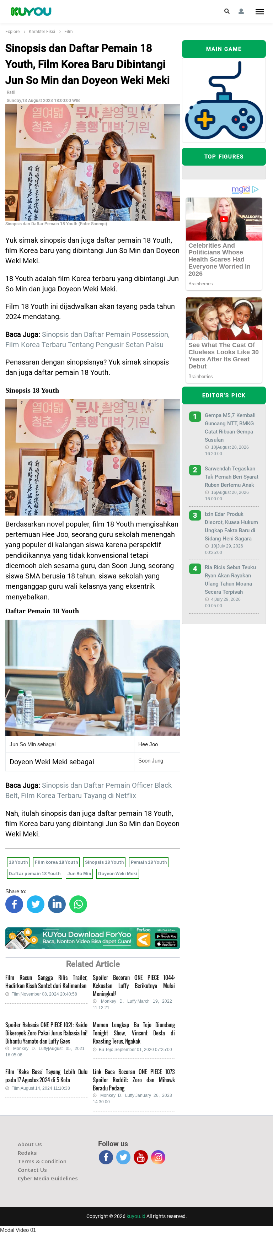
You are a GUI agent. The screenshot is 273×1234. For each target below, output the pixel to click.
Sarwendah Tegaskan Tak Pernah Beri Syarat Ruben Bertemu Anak (231, 476)
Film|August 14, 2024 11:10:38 (40, 1088)
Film (68, 31)
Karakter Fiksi (42, 31)
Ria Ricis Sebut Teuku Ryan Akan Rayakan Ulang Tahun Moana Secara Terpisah (230, 579)
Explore (12, 31)
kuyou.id (136, 1216)
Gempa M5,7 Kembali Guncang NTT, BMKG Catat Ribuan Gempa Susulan (230, 427)
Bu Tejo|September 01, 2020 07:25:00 (135, 1049)
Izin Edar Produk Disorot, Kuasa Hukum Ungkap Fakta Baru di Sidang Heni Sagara (231, 526)
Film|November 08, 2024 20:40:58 (44, 994)
